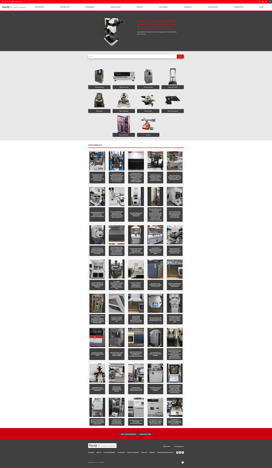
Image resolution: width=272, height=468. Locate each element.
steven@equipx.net (18, 1)
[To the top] (183, 462)
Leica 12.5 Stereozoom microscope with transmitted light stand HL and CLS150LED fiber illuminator (116, 214)
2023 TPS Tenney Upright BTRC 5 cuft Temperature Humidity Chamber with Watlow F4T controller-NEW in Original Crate (97, 319)
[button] (40, 7)
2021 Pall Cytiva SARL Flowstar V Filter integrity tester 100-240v (117, 319)
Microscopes (187, 7)
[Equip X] (102, 445)
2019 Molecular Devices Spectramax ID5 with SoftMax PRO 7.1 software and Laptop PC (136, 354)
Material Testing (115, 7)
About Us (98, 452)
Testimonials (121, 452)
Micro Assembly (163, 7)
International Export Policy (165, 452)
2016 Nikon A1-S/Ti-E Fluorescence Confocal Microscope (97, 389)
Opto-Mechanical (213, 7)
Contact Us (144, 452)
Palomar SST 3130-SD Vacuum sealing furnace (155, 389)
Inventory (91, 452)
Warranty (152, 452)
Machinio (102, 462)
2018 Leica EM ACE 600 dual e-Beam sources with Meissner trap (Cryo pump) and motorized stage (175, 214)
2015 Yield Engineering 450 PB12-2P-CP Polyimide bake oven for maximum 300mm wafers (97, 422)
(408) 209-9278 (7, 1)
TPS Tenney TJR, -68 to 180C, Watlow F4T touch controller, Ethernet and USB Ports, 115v (155, 422)
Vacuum (261, 7)
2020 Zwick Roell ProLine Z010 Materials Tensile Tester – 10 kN (136, 389)
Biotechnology (39, 7)
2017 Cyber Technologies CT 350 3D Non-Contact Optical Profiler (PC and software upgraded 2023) (116, 285)
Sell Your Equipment (109, 452)
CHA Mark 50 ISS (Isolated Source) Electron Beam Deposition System (116, 422)
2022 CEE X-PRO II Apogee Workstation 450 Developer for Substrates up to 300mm (136, 251)
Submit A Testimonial (133, 452)
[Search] (180, 56)
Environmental (90, 7)
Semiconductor (238, 7)
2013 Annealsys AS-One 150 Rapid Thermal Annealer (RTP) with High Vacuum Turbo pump (175, 319)
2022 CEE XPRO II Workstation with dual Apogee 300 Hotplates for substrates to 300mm (155, 250)
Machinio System (91, 462)
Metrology (140, 7)
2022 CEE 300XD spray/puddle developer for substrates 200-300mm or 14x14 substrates (136, 319)
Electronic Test (64, 7)
